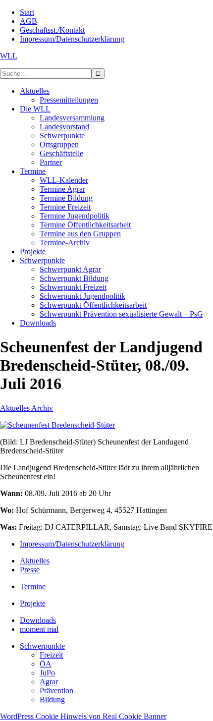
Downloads (38, 620)
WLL (8, 56)
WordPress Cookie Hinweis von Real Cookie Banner (83, 716)
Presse (30, 569)
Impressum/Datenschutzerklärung (72, 544)
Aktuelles (35, 560)
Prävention (56, 690)
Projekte (33, 603)
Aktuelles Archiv (26, 408)
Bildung (52, 699)
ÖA (46, 664)
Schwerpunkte (42, 646)
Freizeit (51, 655)
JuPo (47, 672)
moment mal (39, 629)
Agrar (49, 681)
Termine (33, 586)
